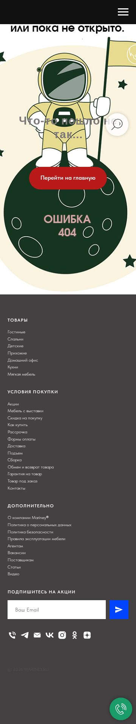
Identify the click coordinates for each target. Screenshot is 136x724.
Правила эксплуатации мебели (36, 538)
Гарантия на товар (25, 473)
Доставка (16, 445)
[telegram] (24, 635)
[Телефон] (12, 635)
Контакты (16, 488)
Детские (15, 345)
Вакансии (17, 552)
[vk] (49, 635)
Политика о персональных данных (39, 524)
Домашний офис (23, 360)
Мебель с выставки (25, 410)
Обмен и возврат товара (31, 467)
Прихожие (17, 353)
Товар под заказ (22, 481)
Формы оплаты (22, 439)
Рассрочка (17, 431)
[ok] (74, 635)
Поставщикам (21, 559)
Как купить (18, 424)
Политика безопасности (30, 532)
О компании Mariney (27, 517)
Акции (13, 404)
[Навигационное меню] (123, 12)
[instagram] (62, 635)
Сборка (15, 459)
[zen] (87, 635)
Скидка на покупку (25, 418)
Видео (13, 573)
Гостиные (16, 331)
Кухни (13, 367)
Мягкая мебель (21, 374)
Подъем (15, 453)
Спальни (15, 339)
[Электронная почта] (37, 635)
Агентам (15, 545)
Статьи (14, 567)
